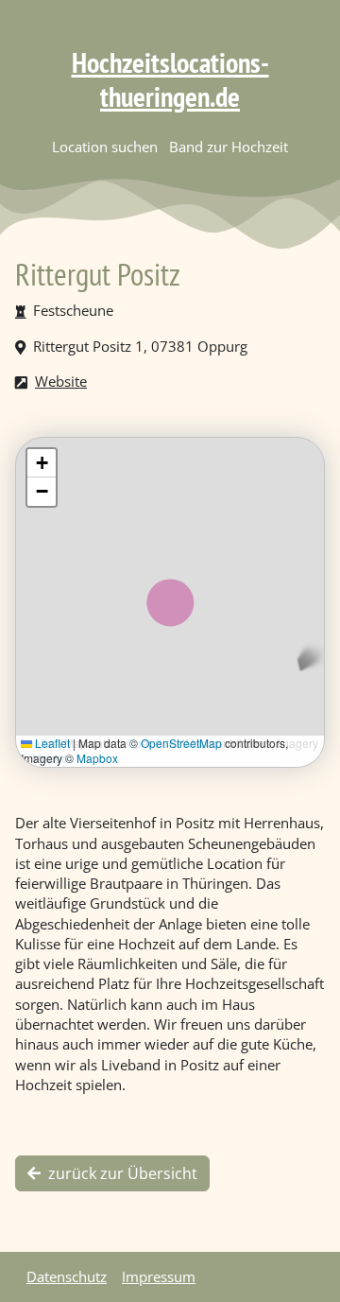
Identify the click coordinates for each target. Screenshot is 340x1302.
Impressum (159, 1276)
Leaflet (51, 743)
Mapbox (97, 758)
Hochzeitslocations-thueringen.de (170, 78)
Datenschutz (66, 1276)
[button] (41, 463)
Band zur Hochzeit (228, 146)
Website (61, 381)
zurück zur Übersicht (122, 1173)
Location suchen (105, 146)
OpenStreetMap (181, 743)
